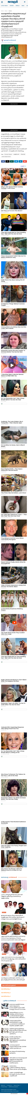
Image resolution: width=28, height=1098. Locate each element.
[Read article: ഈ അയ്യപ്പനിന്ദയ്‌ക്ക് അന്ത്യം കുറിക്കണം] (5, 1053)
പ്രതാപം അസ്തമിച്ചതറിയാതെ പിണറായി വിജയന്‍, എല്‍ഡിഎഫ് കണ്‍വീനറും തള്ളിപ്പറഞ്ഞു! (12, 896)
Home (2, 11)
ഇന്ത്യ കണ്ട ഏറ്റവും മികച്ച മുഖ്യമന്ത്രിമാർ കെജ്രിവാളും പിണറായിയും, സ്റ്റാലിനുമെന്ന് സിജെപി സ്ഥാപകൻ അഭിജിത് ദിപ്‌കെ (12, 917)
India (23, 5)
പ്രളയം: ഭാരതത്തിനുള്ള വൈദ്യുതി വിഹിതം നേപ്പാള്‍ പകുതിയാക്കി (17, 1074)
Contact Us (9, 1085)
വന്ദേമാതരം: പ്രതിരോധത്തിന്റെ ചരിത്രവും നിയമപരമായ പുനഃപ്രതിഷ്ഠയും (18, 1067)
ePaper (12, 5)
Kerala (17, 5)
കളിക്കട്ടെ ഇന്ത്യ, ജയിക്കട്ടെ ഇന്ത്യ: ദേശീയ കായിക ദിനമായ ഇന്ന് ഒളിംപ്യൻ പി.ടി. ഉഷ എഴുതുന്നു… (18, 1031)
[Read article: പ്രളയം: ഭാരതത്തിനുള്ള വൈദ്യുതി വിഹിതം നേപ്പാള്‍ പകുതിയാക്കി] (5, 1074)
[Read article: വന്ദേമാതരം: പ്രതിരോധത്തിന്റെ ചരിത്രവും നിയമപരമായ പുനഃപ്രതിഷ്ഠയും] (5, 1068)
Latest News (4, 5)
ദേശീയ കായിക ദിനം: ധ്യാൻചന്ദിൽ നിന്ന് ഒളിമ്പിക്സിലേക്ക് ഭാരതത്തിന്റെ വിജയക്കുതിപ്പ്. (17, 1039)
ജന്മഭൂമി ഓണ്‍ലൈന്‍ (10, 40)
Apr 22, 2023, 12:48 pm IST (7, 42)
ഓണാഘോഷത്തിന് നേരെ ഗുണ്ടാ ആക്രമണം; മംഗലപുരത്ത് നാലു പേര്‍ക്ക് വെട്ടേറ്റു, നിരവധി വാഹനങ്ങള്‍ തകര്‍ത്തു (18, 1007)
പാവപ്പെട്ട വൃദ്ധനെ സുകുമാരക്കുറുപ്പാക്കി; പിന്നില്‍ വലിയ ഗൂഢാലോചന (17, 1046)
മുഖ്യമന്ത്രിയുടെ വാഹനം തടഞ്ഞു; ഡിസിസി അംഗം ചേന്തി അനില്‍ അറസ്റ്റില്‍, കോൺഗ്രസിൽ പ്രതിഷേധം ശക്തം (17, 1016)
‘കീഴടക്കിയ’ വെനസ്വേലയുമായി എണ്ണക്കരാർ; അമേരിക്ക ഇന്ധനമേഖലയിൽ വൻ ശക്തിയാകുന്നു (18, 1060)
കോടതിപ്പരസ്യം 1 (6, 989)
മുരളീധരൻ (16, 154)
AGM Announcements (13, 1086)
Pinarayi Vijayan (8, 154)
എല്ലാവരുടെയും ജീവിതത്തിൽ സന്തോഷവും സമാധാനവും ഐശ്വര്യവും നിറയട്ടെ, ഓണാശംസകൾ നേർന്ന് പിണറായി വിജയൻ (13, 938)
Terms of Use (16, 1085)
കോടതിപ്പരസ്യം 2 (6, 992)
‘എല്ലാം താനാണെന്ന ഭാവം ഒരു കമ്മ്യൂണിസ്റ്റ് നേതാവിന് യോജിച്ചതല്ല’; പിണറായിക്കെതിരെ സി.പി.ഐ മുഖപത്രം (13, 959)
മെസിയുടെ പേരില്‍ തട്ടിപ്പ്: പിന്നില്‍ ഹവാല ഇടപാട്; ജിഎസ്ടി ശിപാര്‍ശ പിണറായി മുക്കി (13, 979)
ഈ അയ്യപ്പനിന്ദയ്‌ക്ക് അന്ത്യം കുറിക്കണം (17, 1052)
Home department (6, 156)
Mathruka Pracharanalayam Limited (9, 1089)
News (6, 11)
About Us (3, 1085)
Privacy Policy (4, 1086)
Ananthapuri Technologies (13, 1091)
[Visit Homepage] (13, 1)
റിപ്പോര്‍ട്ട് (23, 154)
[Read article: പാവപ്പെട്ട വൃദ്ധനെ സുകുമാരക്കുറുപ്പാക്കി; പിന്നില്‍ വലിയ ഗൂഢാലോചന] (5, 1047)
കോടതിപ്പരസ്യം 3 (6, 996)
